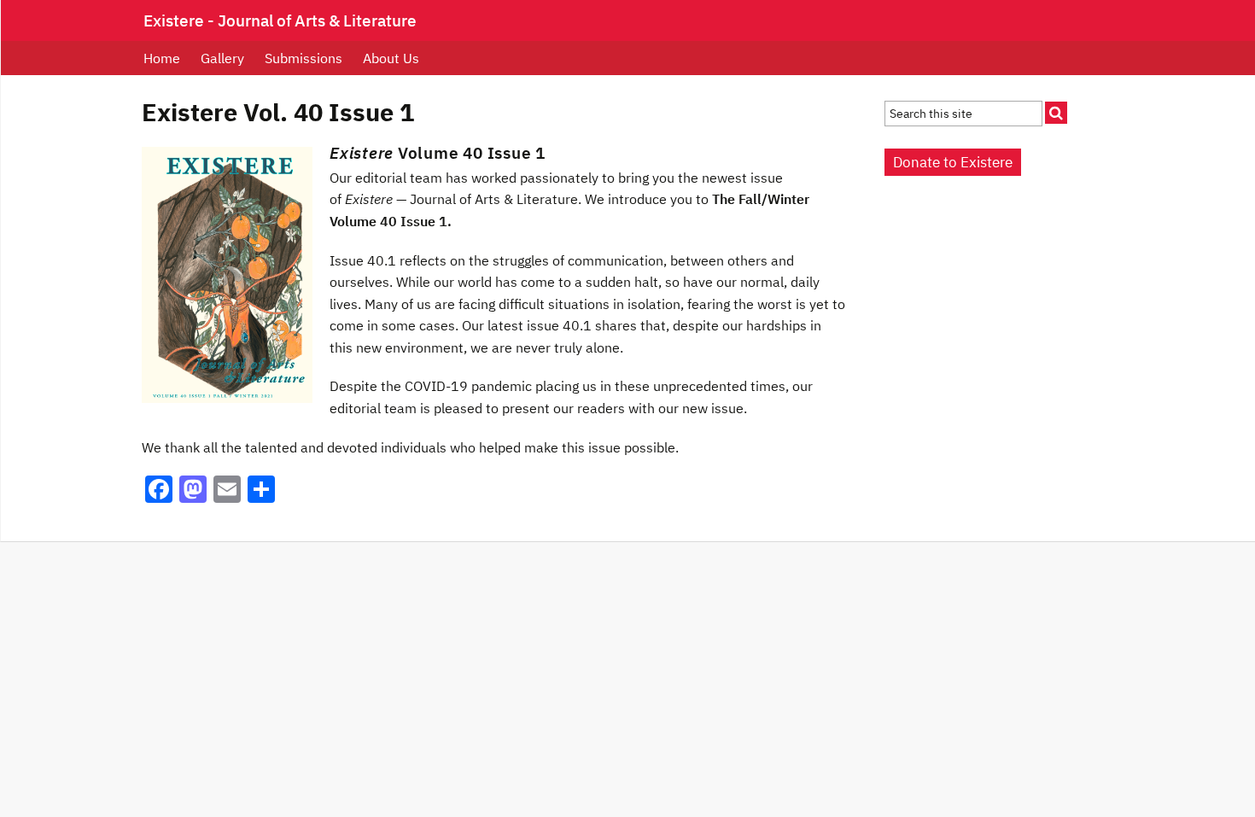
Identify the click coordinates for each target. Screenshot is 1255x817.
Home (161, 58)
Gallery (222, 58)
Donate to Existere (953, 162)
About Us (391, 58)
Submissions (303, 58)
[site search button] (1056, 113)
